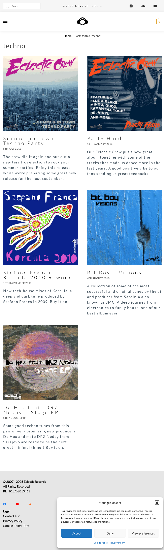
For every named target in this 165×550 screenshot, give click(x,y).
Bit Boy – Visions (114, 273)
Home (67, 35)
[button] (157, 503)
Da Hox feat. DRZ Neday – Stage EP (31, 409)
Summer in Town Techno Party (28, 140)
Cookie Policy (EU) (16, 525)
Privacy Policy (117, 542)
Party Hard (104, 138)
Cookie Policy (101, 542)
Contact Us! (11, 516)
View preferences (143, 533)
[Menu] (9, 22)
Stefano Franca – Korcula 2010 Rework (37, 275)
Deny (110, 533)
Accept (76, 533)
